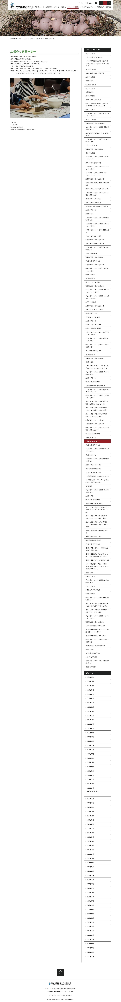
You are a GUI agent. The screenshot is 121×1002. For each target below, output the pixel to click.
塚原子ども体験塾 (91, 302)
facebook (95, 3)
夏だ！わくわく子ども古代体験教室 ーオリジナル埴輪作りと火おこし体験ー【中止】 (97, 524)
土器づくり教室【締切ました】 (95, 57)
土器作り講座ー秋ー (91, 253)
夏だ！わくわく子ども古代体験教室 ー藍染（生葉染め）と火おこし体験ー (97, 403)
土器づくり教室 (90, 77)
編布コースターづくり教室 (93, 324)
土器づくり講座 (90, 586)
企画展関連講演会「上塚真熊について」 (97, 476)
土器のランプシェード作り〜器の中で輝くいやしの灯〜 (97, 333)
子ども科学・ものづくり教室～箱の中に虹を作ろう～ (97, 373)
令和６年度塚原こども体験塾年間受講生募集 (97, 184)
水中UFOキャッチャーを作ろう (95, 420)
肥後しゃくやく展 (91, 437)
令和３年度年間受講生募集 (93, 540)
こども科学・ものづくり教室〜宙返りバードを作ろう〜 (97, 158)
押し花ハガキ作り (91, 455)
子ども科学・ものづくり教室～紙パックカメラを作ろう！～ (97, 390)
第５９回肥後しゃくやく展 (93, 99)
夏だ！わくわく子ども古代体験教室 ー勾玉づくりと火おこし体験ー (97, 415)
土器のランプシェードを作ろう (95, 243)
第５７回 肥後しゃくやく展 (94, 309)
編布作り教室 (89, 214)
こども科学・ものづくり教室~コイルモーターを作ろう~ (97, 225)
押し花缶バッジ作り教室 (93, 317)
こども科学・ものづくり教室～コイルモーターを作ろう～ (97, 114)
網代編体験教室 (90, 96)
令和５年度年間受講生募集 (93, 328)
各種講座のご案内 (91, 667)
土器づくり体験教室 (91, 657)
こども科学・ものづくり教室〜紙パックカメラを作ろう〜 (97, 168)
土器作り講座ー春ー (91, 210)
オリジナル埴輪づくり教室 (93, 236)
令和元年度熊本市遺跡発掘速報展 (95, 645)
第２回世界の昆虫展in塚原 (93, 163)
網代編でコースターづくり (93, 198)
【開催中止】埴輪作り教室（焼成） (96, 635)
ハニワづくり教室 (91, 69)
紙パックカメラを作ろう (93, 282)
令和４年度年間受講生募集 (93, 468)
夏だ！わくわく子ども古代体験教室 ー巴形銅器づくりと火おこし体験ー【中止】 (97, 510)
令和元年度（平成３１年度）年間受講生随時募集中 (97, 662)
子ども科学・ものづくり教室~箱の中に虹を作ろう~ (97, 581)
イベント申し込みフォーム (88, 7)
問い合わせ (69, 995)
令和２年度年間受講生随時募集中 (95, 626)
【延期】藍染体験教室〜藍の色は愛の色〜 (97, 532)
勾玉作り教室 (89, 81)
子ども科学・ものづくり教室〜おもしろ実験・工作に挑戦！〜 (97, 429)
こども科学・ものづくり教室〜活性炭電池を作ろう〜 (97, 128)
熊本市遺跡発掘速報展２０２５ (95, 73)
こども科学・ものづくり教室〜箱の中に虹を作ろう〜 (97, 140)
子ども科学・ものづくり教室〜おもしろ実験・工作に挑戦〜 (97, 297)
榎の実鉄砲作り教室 (91, 313)
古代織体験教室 (90, 278)
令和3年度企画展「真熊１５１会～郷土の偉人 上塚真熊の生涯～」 (97, 481)
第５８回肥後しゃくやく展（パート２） (97, 189)
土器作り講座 (89, 496)
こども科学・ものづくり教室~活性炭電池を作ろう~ (97, 219)
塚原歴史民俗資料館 (21, 5)
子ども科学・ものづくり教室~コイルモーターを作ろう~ (97, 397)
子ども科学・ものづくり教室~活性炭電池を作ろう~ (97, 346)
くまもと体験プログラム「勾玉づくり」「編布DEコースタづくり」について (97, 367)
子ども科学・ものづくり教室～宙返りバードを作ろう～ (97, 270)
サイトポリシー (53, 995)
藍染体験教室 (89, 92)
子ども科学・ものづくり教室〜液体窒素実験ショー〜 (97, 599)
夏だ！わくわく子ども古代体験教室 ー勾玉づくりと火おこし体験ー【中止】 (97, 517)
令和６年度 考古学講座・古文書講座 (97, 206)
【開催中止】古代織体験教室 (94, 503)
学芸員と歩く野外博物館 (93, 261)
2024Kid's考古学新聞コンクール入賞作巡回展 (97, 134)
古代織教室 (89, 486)
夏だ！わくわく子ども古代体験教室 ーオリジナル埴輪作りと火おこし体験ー (97, 409)
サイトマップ (61, 995)
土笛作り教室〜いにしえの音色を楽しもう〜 (97, 231)
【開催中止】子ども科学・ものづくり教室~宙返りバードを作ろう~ (97, 631)
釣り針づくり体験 (91, 84)
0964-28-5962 (55, 991)
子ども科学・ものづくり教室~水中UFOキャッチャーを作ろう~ (97, 291)
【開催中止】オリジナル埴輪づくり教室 (97, 560)
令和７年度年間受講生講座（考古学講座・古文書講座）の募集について (97, 105)
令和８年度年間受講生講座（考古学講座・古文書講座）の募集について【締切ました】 (97, 63)
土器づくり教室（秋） (92, 145)
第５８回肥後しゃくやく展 (93, 202)
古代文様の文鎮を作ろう (93, 653)
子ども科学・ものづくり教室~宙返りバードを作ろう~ (97, 450)
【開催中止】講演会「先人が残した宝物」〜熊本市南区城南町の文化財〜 (97, 555)
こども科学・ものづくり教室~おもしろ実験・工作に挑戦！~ (97, 194)
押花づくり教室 (90, 576)
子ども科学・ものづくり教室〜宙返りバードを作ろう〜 (97, 339)
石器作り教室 (89, 362)
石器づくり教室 (90, 53)
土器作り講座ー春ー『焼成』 (94, 536)
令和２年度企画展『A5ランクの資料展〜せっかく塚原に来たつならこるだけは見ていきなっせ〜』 (97, 566)
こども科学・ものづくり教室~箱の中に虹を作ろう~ (97, 248)
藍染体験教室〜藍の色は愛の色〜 (95, 123)
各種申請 (108, 7)
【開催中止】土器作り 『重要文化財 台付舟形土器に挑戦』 (97, 549)
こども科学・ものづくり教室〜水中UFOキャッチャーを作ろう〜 (96, 174)
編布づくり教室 (90, 109)
